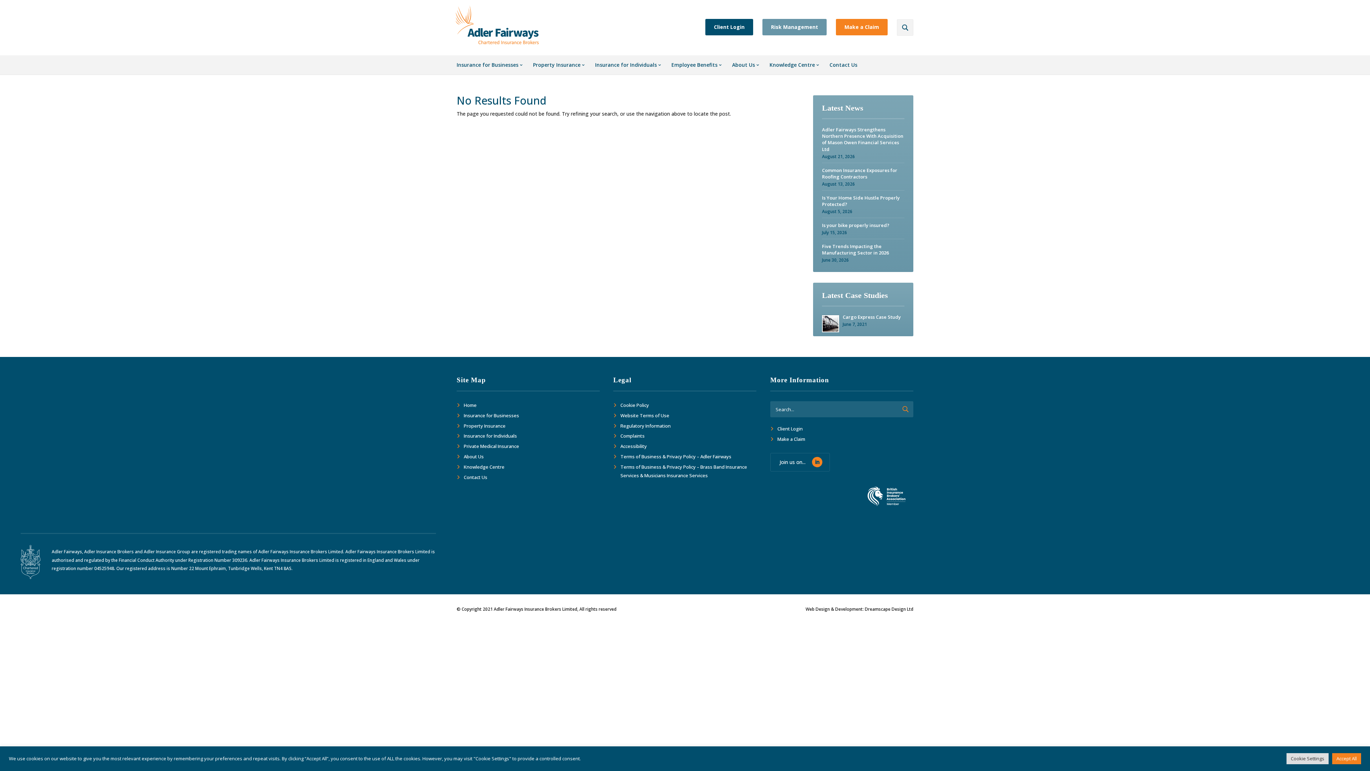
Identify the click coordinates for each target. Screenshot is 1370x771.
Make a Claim (861, 27)
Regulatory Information (645, 426)
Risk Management (794, 27)
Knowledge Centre (792, 64)
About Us (743, 64)
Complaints (632, 436)
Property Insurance (556, 64)
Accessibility (633, 446)
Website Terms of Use (644, 415)
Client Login (729, 27)
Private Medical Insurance (491, 446)
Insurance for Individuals (626, 64)
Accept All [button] (1346, 758)
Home (470, 405)
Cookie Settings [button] (1307, 758)
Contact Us (843, 64)
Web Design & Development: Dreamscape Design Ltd (859, 609)
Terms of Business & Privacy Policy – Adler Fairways (675, 456)
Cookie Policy (634, 405)
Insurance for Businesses (487, 64)
